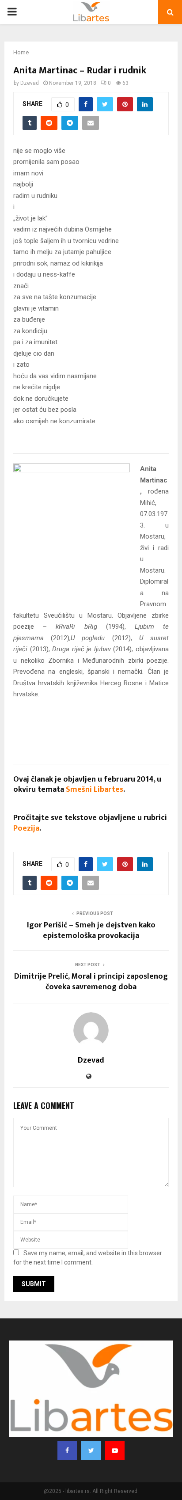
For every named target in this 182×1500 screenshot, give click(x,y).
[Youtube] (115, 1450)
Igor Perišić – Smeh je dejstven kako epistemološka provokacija (91, 930)
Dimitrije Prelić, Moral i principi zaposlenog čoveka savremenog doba (91, 982)
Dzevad (29, 83)
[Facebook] (67, 1450)
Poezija (26, 828)
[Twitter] (91, 1450)
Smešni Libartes (94, 789)
